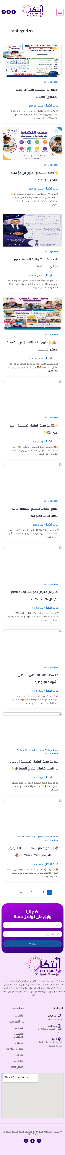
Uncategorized (51, 82)
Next (20, 892)
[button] (59, 12)
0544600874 (55, 1019)
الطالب (20, 1054)
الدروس (19, 1042)
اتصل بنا (19, 1027)
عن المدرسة (16, 1021)
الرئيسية (19, 1015)
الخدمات (19, 1060)
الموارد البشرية (15, 1048)
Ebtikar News (51, 750)
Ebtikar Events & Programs (30, 750)
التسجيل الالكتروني (18, 1035)
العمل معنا (17, 1066)
